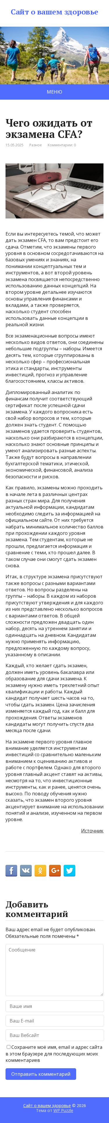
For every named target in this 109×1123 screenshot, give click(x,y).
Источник (92, 830)
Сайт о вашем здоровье (54, 12)
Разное (35, 145)
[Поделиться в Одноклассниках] (40, 870)
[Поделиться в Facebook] (11, 870)
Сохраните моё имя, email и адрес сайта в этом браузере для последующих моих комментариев (54, 1053)
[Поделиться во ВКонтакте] (26, 870)
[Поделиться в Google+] (55, 870)
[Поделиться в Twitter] (69, 870)
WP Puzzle (63, 1110)
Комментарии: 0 (62, 145)
